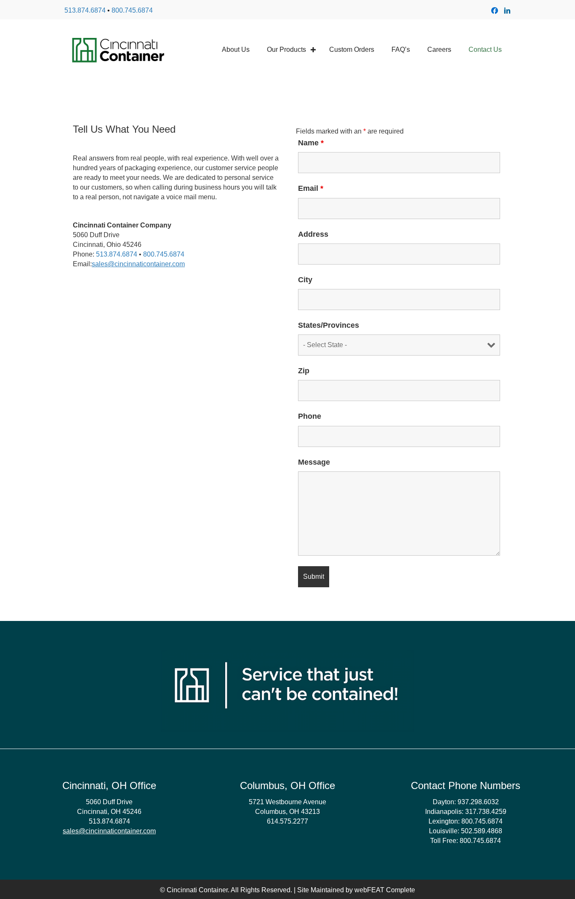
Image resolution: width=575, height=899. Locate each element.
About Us (236, 49)
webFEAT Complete (384, 890)
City (305, 280)
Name (311, 143)
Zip (303, 371)
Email (310, 188)
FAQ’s (400, 49)
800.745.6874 (132, 10)
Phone (309, 416)
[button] (313, 49)
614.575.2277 (287, 821)
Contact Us (485, 49)
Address (313, 234)
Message (314, 462)
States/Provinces (328, 325)
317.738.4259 (485, 811)
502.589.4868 (481, 831)
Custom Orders (351, 49)
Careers (439, 49)
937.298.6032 (478, 801)
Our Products (286, 49)
